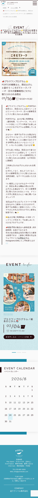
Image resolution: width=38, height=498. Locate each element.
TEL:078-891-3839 (19, 469)
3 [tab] (24, 352)
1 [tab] (14, 352)
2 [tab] (19, 352)
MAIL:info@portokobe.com (19, 471)
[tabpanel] (19, 306)
